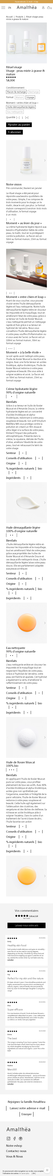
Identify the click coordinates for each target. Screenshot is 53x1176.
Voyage (30, 97)
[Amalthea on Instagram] (9, 1140)
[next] (45, 160)
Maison (19, 97)
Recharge (34, 91)
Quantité (10, 117)
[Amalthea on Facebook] (15, 1140)
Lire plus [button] (10, 960)
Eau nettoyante (15, 111)
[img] (12, 938)
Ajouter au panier (19, 124)
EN (9, 8)
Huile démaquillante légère (21, 107)
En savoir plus (24, 1173)
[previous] (8, 160)
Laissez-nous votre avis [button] (26, 925)
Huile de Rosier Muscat (20, 762)
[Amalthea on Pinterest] (20, 1140)
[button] (11, 77)
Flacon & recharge (16, 91)
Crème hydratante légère (21, 389)
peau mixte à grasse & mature (25, 72)
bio (40, 468)
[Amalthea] (26, 8)
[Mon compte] (43, 8)
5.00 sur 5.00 (33, 916)
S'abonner (14, 132)
